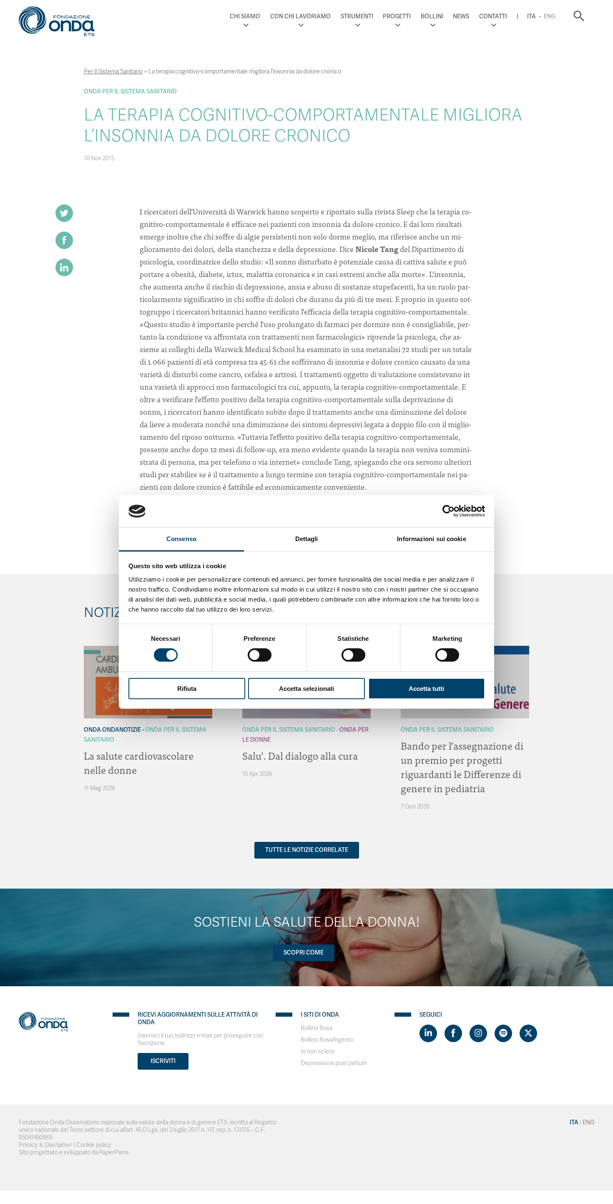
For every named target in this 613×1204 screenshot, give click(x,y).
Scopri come (304, 952)
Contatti (493, 16)
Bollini (432, 16)
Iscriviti (163, 1061)
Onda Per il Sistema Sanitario (130, 91)
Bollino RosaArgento (327, 1039)
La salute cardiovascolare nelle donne (138, 762)
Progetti (397, 16)
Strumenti (357, 16)
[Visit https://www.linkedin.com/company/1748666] (428, 1033)
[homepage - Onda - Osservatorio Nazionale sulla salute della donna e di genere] (60, 23)
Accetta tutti (426, 688)
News (461, 16)
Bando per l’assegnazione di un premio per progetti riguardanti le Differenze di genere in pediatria (462, 766)
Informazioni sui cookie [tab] (431, 538)
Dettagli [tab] (306, 538)
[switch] (259, 655)
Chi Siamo (245, 16)
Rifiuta (186, 688)
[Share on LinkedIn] (64, 267)
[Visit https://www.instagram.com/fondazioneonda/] (478, 1033)
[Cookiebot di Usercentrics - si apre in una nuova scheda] (448, 511)
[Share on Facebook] (64, 240)
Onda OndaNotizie (112, 729)
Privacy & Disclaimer (45, 1145)
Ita (531, 16)
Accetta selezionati (306, 688)
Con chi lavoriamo (300, 16)
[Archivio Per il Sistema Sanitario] (92, 652)
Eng (549, 16)
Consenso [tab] (181, 538)
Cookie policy (93, 1145)
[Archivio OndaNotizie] (92, 648)
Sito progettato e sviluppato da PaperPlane (74, 1152)
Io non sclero (317, 1051)
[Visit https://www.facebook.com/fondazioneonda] (453, 1033)
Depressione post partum (334, 1063)
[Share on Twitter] (64, 213)
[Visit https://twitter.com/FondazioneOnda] (528, 1033)
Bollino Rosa (316, 1028)
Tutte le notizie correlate (306, 850)
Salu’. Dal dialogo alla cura (300, 755)
